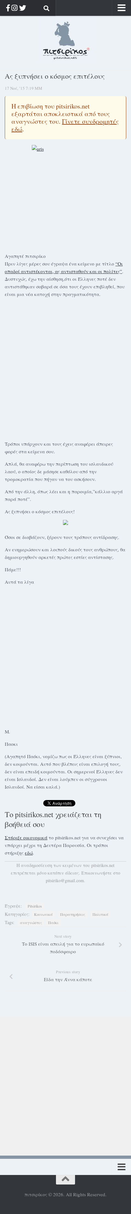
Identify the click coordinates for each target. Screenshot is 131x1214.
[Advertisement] (65, 368)
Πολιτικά (100, 914)
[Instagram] (14, 7)
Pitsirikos (35, 906)
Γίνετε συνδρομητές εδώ (65, 125)
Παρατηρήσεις (72, 914)
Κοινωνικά (43, 914)
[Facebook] (8, 7)
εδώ (29, 853)
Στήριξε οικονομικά (26, 837)
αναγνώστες (31, 922)
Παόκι (53, 922)
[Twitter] (22, 7)
